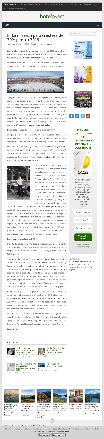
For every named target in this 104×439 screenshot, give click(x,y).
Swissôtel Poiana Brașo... (82, 5)
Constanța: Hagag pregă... (30, 5)
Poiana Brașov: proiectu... (56, 5)
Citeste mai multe (58, 435)
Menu (7, 25)
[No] (101, 432)
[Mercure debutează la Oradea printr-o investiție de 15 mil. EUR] (76, 396)
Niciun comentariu (45, 44)
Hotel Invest (52, 16)
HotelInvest (11, 44)
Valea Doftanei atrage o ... (15, 9)
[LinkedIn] (77, 116)
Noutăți (34, 44)
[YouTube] (88, 116)
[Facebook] (71, 116)
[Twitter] (83, 116)
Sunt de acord (44, 435)
